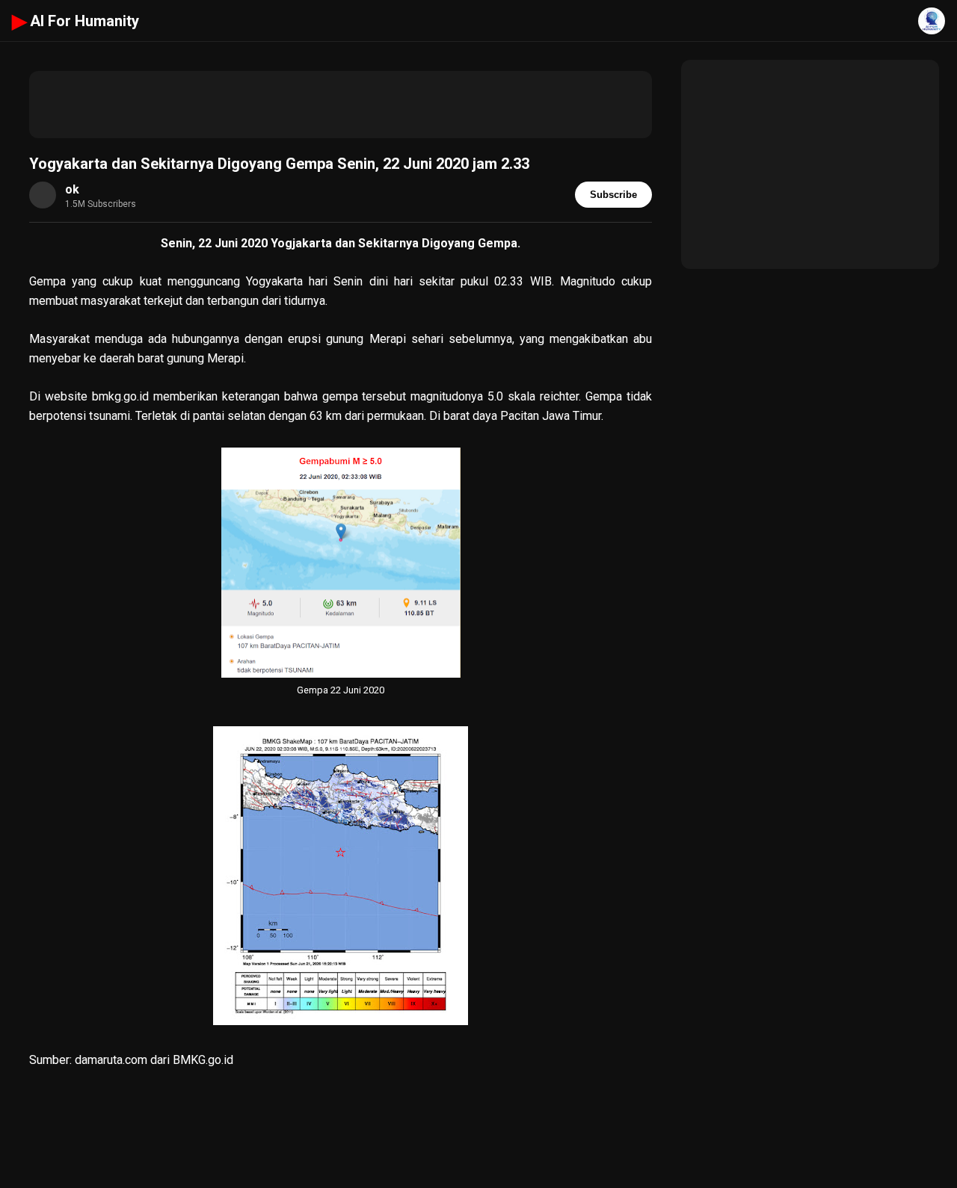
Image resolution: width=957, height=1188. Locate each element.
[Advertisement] (340, 104)
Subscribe (613, 194)
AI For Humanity (75, 21)
